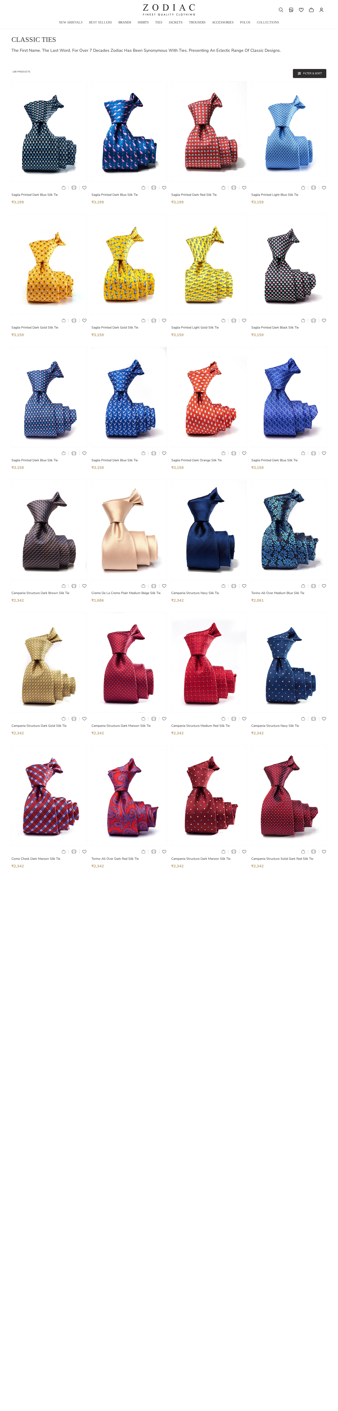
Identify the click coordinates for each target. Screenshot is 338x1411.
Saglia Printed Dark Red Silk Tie (194, 195)
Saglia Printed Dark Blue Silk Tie (34, 195)
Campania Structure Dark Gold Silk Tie (38, 726)
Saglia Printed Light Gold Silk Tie (195, 327)
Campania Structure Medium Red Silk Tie (200, 726)
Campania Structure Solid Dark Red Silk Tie (282, 859)
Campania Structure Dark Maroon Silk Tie (121, 726)
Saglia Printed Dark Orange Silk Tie (196, 460)
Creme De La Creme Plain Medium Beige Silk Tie (126, 593)
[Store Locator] (291, 10)
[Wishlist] (301, 10)
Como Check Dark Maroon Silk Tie (35, 859)
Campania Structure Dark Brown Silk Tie (40, 593)
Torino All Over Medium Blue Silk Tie (277, 593)
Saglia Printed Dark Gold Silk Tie (34, 327)
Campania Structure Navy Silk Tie (195, 593)
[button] (281, 10)
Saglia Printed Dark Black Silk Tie (275, 327)
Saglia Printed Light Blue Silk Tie (274, 195)
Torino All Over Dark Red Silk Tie (115, 859)
